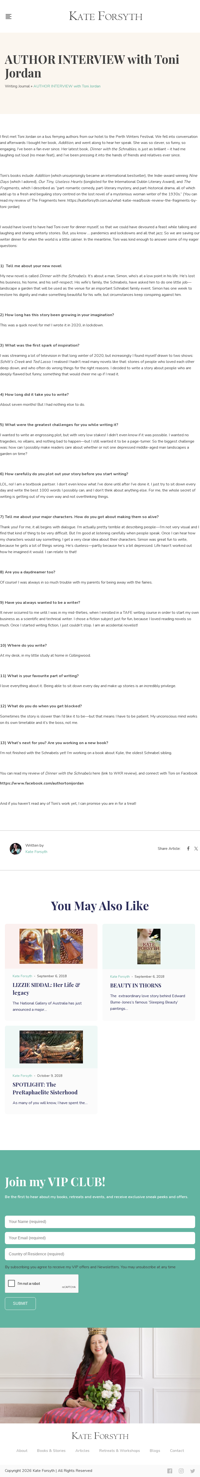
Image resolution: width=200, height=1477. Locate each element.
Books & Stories (51, 1450)
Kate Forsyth (36, 851)
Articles (82, 1450)
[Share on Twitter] (196, 849)
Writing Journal (17, 86)
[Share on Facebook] (188, 849)
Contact (177, 1450)
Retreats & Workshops (119, 1450)
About (21, 1450)
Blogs (155, 1450)
